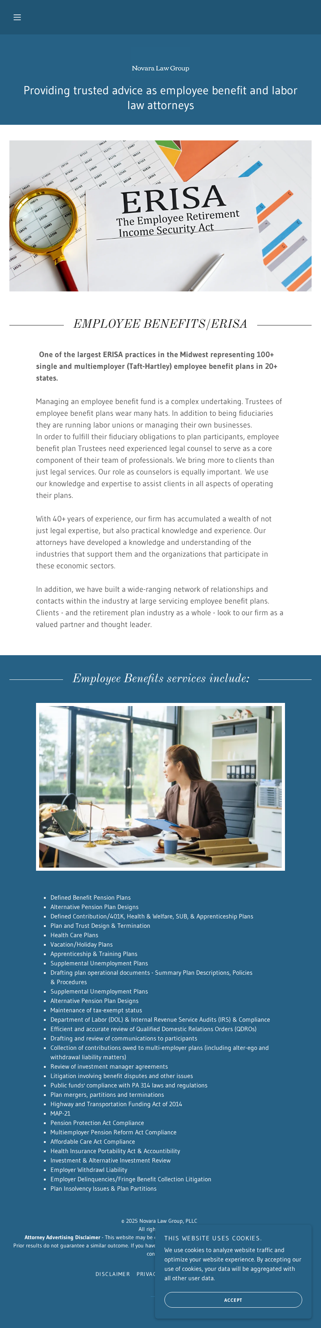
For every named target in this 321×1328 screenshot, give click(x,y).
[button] (17, 17)
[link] (160, 62)
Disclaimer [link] (113, 1274)
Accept (233, 1300)
